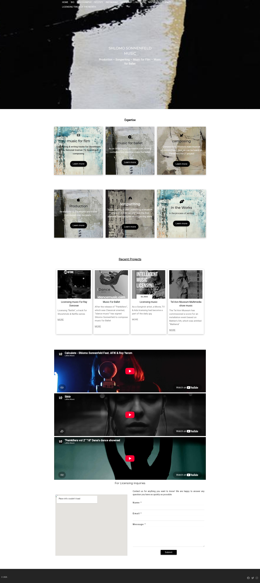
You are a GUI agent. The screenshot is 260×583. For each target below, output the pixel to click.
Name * (137, 502)
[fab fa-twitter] (252, 578)
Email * (137, 513)
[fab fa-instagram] (257, 578)
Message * (139, 524)
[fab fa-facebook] (248, 578)
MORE (61, 319)
